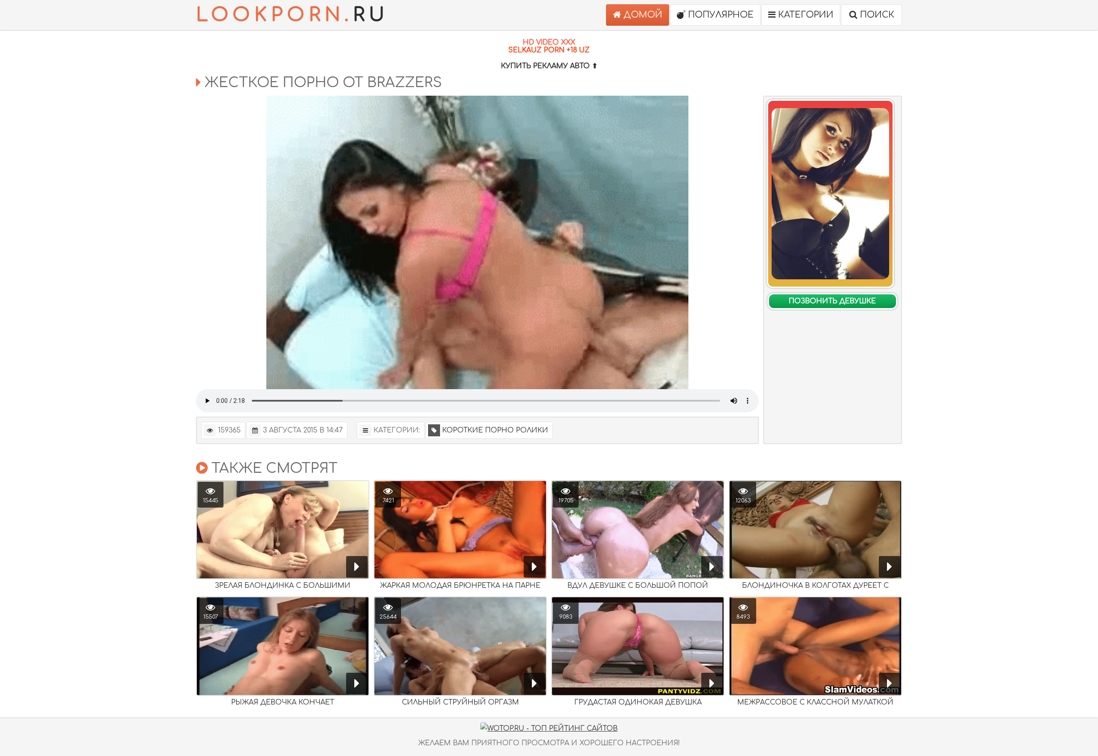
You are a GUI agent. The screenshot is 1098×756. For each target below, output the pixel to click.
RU (292, 14)
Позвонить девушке (832, 301)
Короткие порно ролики (495, 430)
